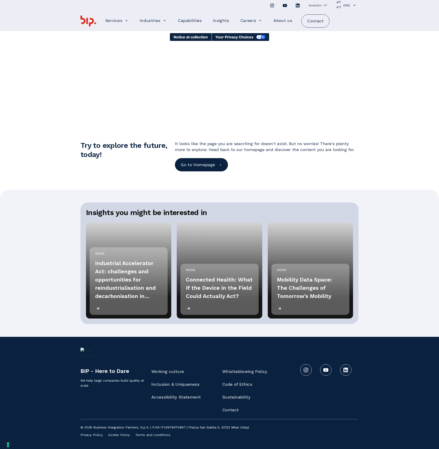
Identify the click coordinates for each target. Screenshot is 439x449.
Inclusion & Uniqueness (175, 384)
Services (113, 20)
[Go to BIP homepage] (88, 21)
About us (282, 20)
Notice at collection (191, 37)
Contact (230, 409)
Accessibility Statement (176, 397)
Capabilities (190, 20)
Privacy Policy (91, 435)
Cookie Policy (119, 435)
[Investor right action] (325, 5)
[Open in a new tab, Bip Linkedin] (297, 5)
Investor (315, 5)
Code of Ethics (237, 384)
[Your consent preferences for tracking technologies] (8, 444)
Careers (248, 20)
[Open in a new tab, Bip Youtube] (285, 5)
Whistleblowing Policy (244, 371)
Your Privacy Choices (234, 37)
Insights (221, 20)
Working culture (167, 371)
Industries (150, 20)
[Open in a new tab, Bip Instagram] (272, 5)
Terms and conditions (152, 435)
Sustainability (236, 397)
